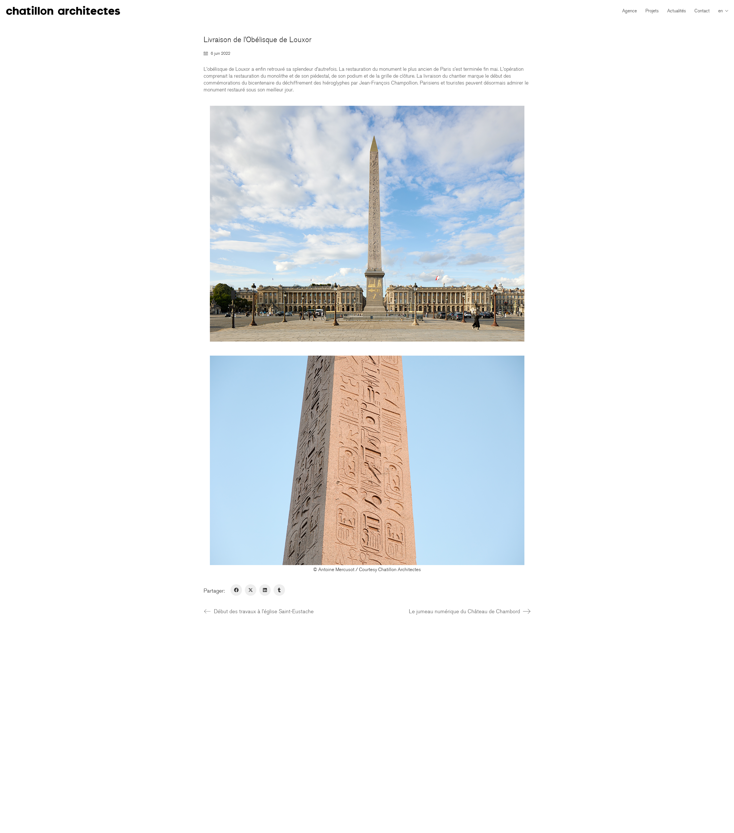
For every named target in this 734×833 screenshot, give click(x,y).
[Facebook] (236, 590)
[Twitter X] (250, 590)
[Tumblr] (279, 590)
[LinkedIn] (265, 590)
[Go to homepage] (63, 10)
